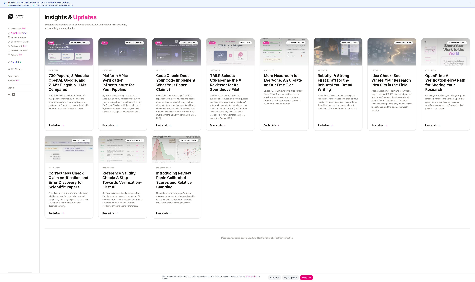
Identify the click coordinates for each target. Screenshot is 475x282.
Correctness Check (20, 42)
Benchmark (13, 76)
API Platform (17, 69)
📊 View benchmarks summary (19, 5)
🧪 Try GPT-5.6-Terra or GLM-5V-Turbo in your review (53, 5)
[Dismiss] (470, 2)
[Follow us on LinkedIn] (13, 94)
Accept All (306, 277)
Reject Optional (290, 277)
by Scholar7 (19, 18)
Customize (274, 277)
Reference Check (19, 50)
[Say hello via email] (9, 94)
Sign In (11, 88)
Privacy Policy (251, 276)
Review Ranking (18, 37)
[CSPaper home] (10, 16)
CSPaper (19, 15)
